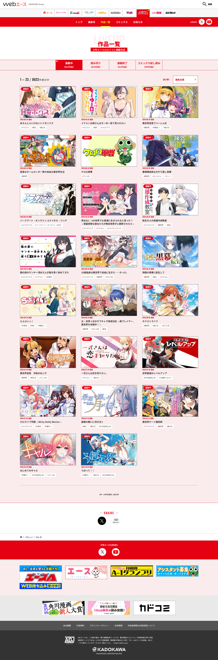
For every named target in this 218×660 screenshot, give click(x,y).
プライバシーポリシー (99, 625)
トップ (78, 22)
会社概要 (67, 625)
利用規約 (80, 625)
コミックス (122, 22)
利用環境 (118, 625)
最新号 (91, 22)
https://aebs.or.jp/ (121, 643)
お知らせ (138, 22)
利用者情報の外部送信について (141, 625)
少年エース (29, 537)
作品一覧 (105, 22)
